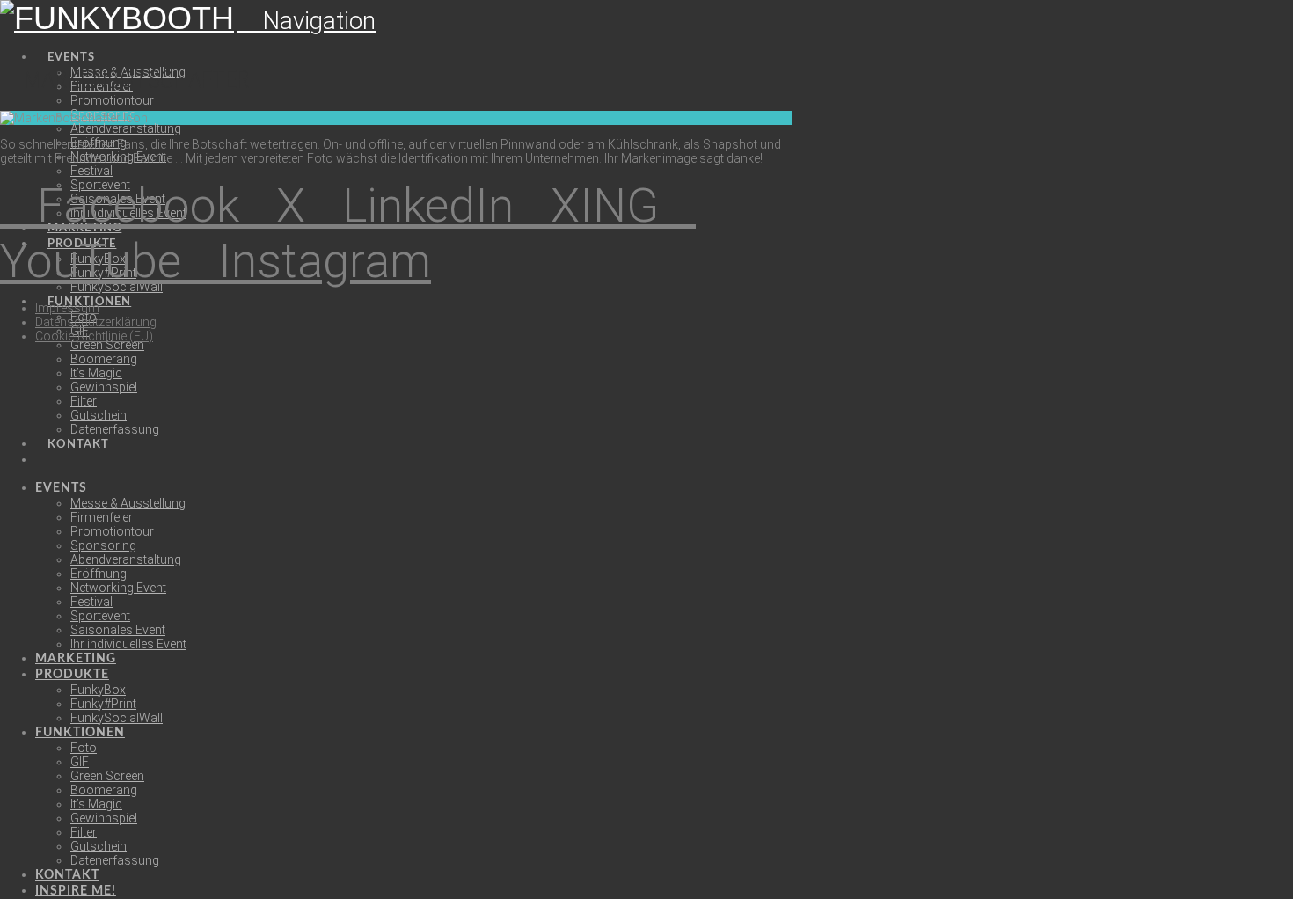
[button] (306, 20)
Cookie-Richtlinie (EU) (94, 336)
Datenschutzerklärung (96, 322)
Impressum (67, 308)
